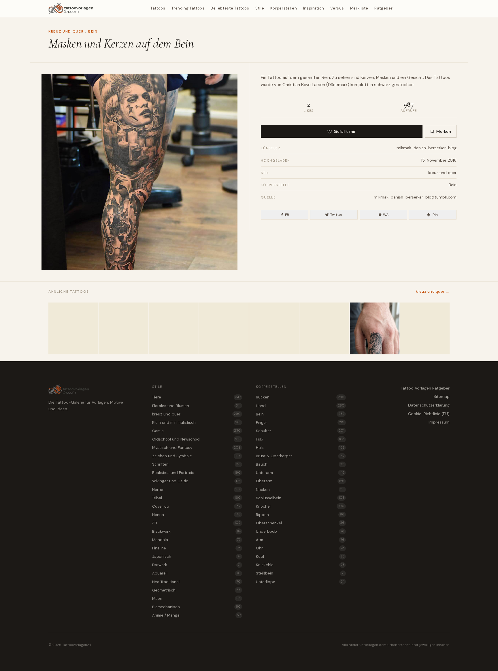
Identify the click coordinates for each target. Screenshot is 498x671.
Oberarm (300, 481)
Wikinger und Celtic (196, 481)
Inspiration (313, 8)
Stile (259, 8)
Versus (337, 8)
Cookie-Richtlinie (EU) (429, 413)
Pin (435, 214)
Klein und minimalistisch (196, 422)
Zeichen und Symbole (196, 455)
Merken (443, 131)
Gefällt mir (345, 131)
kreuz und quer (66, 31)
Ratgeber (383, 8)
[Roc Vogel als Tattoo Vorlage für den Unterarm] (73, 328)
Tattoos (157, 8)
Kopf (300, 556)
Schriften (196, 464)
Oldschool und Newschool (196, 439)
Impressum (439, 422)
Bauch (300, 464)
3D (196, 523)
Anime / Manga (196, 615)
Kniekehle (300, 564)
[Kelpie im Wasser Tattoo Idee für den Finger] (374, 328)
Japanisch (196, 556)
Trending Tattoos (187, 8)
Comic (196, 430)
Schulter (300, 430)
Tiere (196, 397)
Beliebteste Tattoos (230, 8)
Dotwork (196, 564)
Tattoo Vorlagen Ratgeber (425, 388)
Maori (196, 598)
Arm (300, 539)
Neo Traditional (196, 581)
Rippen (300, 514)
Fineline (196, 548)
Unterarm (300, 472)
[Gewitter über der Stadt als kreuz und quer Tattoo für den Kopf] (123, 328)
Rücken (300, 397)
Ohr (300, 548)
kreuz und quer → (433, 291)
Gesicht (415, 77)
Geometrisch (196, 590)
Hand (300, 405)
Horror (196, 489)
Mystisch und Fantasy (196, 447)
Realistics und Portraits (196, 472)
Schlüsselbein (300, 498)
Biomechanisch (196, 606)
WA (386, 214)
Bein (93, 31)
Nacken (300, 489)
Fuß (300, 439)
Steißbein (300, 573)
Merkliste (359, 8)
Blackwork (196, 531)
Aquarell (196, 573)
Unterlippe (300, 581)
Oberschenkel (300, 523)
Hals (300, 447)
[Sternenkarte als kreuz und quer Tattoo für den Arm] (224, 328)
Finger (300, 422)
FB (287, 214)
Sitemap (441, 396)
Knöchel (300, 506)
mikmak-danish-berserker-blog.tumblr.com (415, 197)
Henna (196, 514)
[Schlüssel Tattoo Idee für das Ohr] (425, 328)
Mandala (196, 539)
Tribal (196, 498)
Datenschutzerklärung (429, 405)
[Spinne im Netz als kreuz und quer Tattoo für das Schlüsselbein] (274, 328)
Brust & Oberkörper (300, 455)
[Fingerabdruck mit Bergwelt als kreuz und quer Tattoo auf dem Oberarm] (174, 328)
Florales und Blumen (196, 405)
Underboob (300, 531)
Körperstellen (283, 8)
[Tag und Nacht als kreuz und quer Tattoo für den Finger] (324, 328)
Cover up (196, 506)
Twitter (336, 214)
